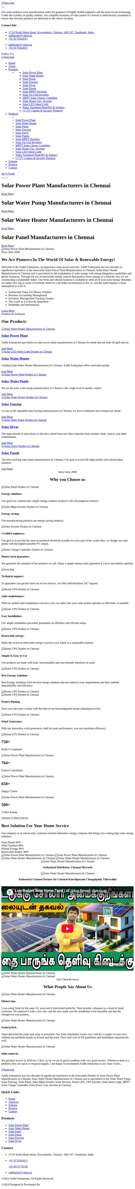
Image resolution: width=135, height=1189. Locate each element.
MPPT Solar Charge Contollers (39, 97)
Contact (12, 167)
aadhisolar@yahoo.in (20, 44)
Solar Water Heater (33, 75)
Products (13, 69)
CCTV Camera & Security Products (42, 110)
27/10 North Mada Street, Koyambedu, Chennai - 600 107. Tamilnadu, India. (51, 32)
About (11, 66)
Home (11, 62)
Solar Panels (29, 88)
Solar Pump (29, 78)
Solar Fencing (30, 82)
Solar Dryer (29, 85)
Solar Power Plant (32, 72)
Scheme (12, 161)
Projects (12, 164)
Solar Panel (14, 1131)
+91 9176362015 (18, 38)
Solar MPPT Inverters (34, 91)
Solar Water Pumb (14, 381)
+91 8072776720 (18, 1166)
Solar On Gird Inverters (35, 94)
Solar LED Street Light (35, 104)
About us (13, 1101)
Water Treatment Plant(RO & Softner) (43, 107)
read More (7, 348)
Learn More (8, 310)
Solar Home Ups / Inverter (37, 101)
